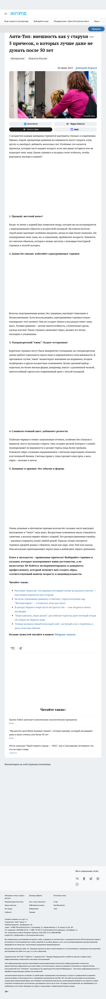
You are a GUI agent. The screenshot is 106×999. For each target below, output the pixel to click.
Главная (32, 912)
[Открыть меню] (5, 13)
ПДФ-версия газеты (36, 905)
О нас (56, 902)
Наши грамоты (10, 905)
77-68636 (27, 957)
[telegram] (21, 648)
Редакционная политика (14, 902)
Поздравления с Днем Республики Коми (71, 21)
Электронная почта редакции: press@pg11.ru (60, 930)
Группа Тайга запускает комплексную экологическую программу (43, 721)
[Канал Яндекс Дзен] (30, 129)
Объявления (33, 909)
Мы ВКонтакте (59, 905)
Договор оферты (35, 895)
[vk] (12, 648)
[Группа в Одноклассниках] (84, 878)
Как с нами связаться (37, 902)
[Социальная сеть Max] (75, 129)
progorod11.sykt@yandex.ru (15, 935)
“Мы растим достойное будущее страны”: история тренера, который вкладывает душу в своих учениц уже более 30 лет (51, 734)
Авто (55, 909)
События (8, 912)
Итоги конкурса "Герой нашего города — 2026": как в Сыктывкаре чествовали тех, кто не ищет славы (51, 749)
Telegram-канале (64, 634)
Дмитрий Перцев (86, 67)
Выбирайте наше (41, 21)
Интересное (17, 58)
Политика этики (60, 895)
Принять (96, 29)
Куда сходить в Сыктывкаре (16, 21)
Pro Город (8, 909)
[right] (103, 21)
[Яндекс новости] (75, 124)
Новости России (38, 58)
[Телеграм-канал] (91, 878)
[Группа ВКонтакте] (30, 124)
